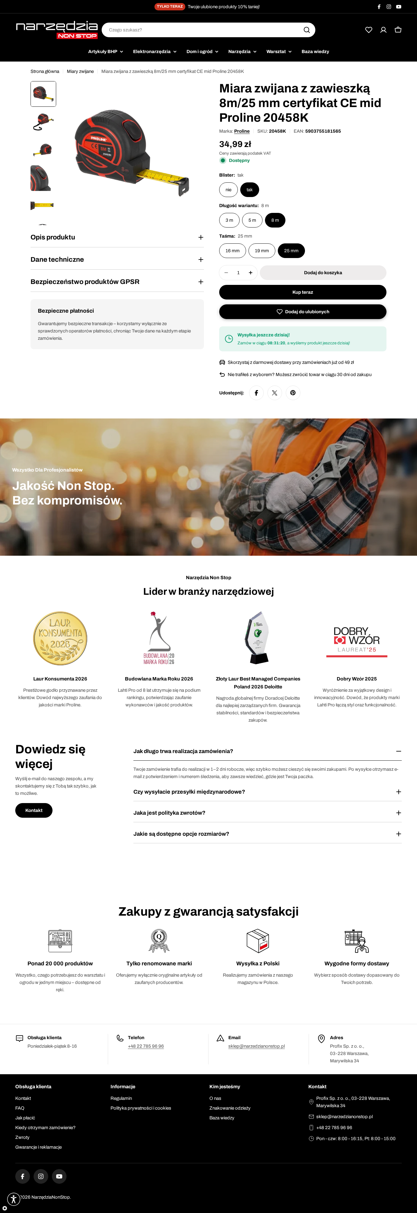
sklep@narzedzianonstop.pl (256, 1046)
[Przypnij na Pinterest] (293, 393)
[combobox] (208, 30)
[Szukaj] (306, 30)
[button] (302, 311)
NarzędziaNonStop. (51, 1197)
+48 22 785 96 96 (146, 1046)
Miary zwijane (80, 71)
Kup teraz (302, 292)
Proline (242, 131)
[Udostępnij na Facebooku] (256, 393)
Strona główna (45, 71)
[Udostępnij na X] (274, 393)
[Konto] (383, 30)
